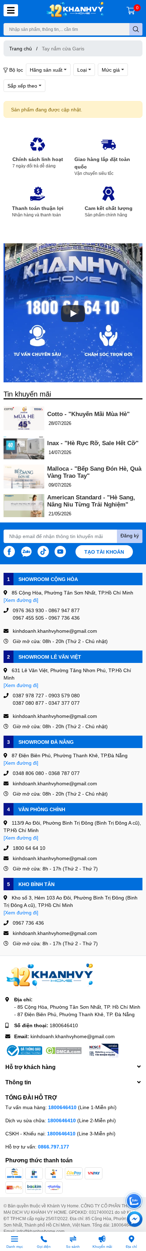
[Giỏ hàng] (131, 10)
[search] (135, 29)
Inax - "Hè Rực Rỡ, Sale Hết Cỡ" (93, 443)
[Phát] (73, 313)
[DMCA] (63, 1051)
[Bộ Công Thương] (23, 1051)
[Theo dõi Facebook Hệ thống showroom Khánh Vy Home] (9, 551)
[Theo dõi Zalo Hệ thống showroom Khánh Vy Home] (26, 551)
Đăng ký (129, 535)
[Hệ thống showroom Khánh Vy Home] (75, 10)
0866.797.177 (53, 1147)
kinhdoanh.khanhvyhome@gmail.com (72, 1036)
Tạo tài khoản (104, 552)
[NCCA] (103, 1051)
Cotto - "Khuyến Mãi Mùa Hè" (88, 414)
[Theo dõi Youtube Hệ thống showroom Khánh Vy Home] (60, 551)
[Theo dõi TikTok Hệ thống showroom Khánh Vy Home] (43, 551)
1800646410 (64, 1025)
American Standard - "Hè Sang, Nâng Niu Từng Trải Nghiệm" (91, 501)
